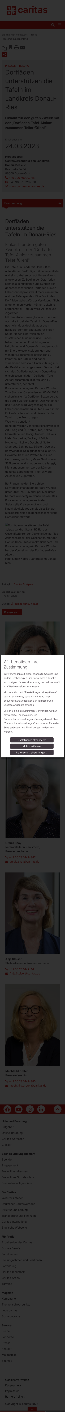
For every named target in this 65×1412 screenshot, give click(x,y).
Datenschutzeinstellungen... (31, 752)
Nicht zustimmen (32, 746)
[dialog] (32, 706)
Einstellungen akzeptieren (32, 739)
